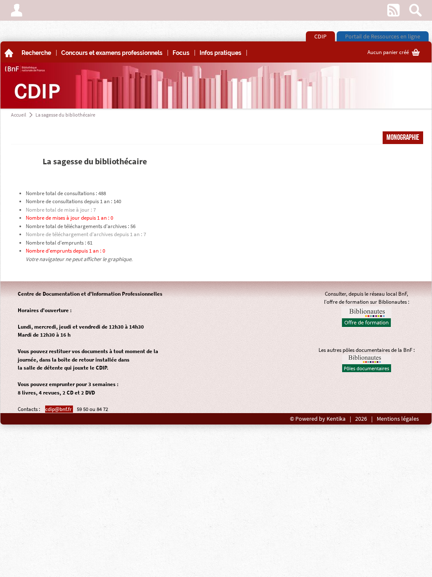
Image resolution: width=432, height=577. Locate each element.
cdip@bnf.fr (59, 409)
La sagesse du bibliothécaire (65, 115)
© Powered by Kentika (318, 418)
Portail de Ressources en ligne (382, 36)
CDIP (320, 36)
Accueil (18, 115)
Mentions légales (398, 418)
